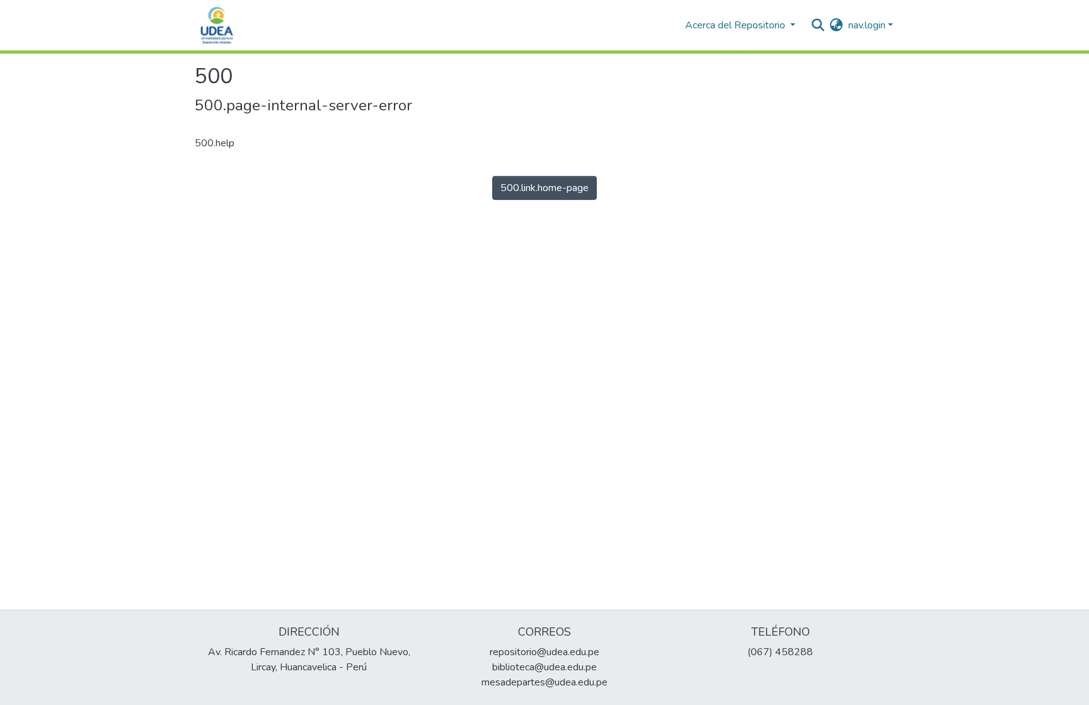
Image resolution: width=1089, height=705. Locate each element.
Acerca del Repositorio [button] (736, 25)
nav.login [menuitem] (866, 25)
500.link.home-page (544, 188)
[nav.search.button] (818, 25)
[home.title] (217, 25)
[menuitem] (836, 25)
